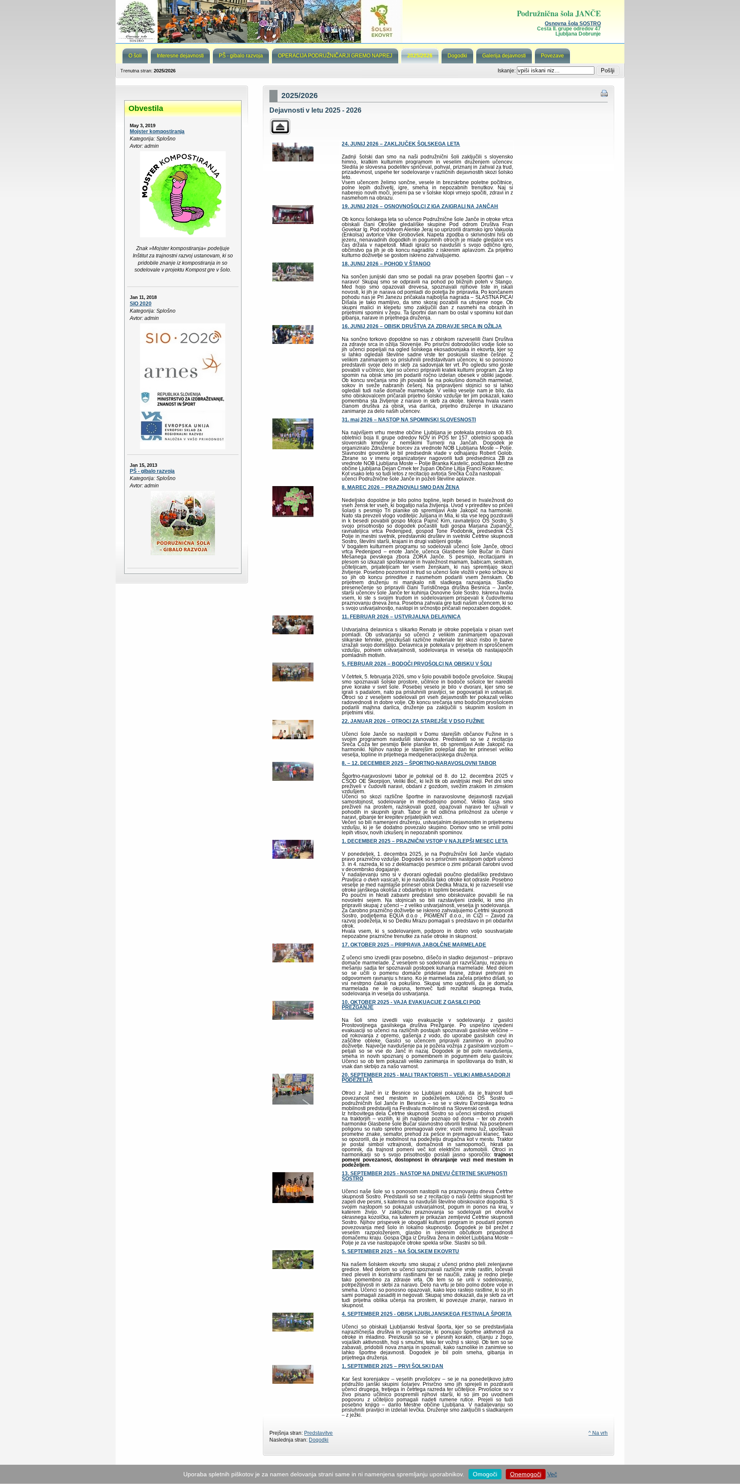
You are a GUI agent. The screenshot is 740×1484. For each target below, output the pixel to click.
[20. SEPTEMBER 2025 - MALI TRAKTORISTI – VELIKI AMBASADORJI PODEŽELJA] (292, 1103)
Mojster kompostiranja (157, 131)
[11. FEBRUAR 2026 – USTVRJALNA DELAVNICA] (292, 633)
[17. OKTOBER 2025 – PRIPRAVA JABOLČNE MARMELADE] (292, 961)
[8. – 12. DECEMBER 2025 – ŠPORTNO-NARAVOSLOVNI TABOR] (292, 779)
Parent (280, 126)
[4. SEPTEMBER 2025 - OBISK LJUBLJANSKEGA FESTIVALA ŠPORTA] (292, 1330)
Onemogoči (525, 1474)
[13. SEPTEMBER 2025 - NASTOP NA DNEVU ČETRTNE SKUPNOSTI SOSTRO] (292, 1201)
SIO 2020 (141, 304)
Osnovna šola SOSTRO (573, 24)
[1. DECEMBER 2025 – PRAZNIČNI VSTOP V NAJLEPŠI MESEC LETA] (292, 857)
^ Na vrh (598, 1433)
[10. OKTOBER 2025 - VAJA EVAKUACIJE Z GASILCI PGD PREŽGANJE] (292, 1018)
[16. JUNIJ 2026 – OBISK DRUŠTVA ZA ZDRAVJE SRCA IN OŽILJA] (292, 342)
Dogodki (318, 1440)
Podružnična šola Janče (370, 21)
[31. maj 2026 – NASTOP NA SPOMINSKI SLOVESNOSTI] (292, 448)
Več (552, 1474)
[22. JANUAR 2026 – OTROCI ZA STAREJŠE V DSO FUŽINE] (292, 738)
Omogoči (485, 1474)
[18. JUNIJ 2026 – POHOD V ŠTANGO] (292, 280)
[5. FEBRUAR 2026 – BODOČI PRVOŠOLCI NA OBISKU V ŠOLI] (292, 680)
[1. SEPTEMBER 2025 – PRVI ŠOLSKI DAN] (292, 1382)
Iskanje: (507, 71)
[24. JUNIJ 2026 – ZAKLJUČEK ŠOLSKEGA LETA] (292, 160)
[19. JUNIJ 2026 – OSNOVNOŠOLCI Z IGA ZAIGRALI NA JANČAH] (292, 222)
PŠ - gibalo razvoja (152, 471)
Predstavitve (318, 1433)
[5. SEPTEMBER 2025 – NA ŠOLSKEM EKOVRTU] (292, 1267)
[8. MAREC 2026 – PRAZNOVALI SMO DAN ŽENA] (292, 515)
